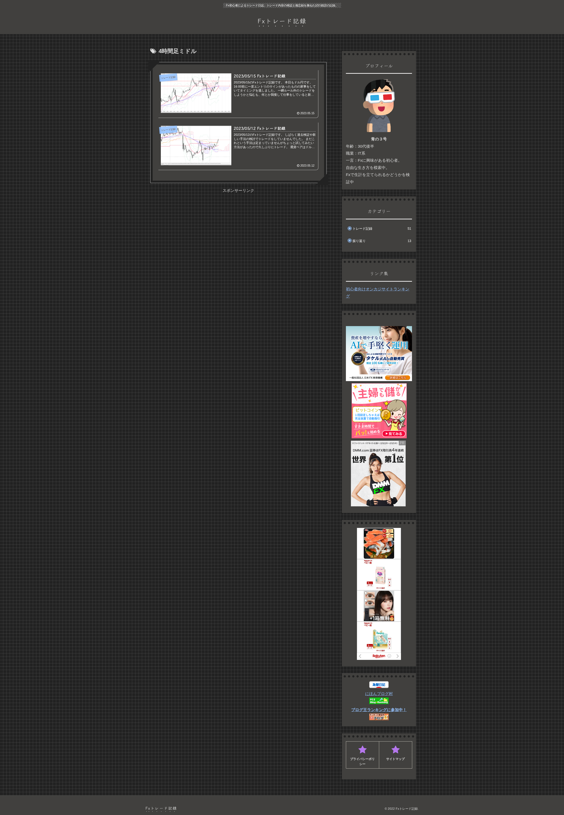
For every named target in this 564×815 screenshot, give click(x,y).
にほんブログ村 (379, 694)
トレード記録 (381, 228)
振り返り (381, 241)
